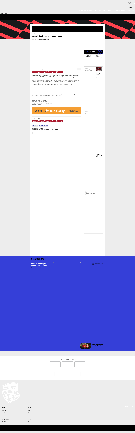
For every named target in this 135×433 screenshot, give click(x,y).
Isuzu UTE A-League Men (43, 125)
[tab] (89, 56)
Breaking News (35, 71)
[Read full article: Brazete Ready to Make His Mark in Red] (99, 193)
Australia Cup (34, 125)
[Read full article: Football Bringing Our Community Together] (99, 112)
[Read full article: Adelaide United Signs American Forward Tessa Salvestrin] (99, 69)
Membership (89, 10)
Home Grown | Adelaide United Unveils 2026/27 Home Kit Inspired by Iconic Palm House (97, 345)
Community (110, 10)
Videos (100, 10)
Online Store (4, 412)
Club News (42, 71)
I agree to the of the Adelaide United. (42, 132)
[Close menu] (131, 429)
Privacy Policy (40, 132)
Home (33, 33)
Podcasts (29, 414)
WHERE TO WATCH (130, 10)
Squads (29, 419)
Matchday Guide (82, 10)
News (96, 10)
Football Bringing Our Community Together (39, 264)
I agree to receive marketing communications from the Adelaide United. (46, 133)
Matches (29, 417)
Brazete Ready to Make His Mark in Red (97, 264)
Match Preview (48, 71)
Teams (104, 10)
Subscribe (36, 136)
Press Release (59, 71)
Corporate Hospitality (5, 419)
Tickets (3, 414)
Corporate (117, 10)
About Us (123, 10)
